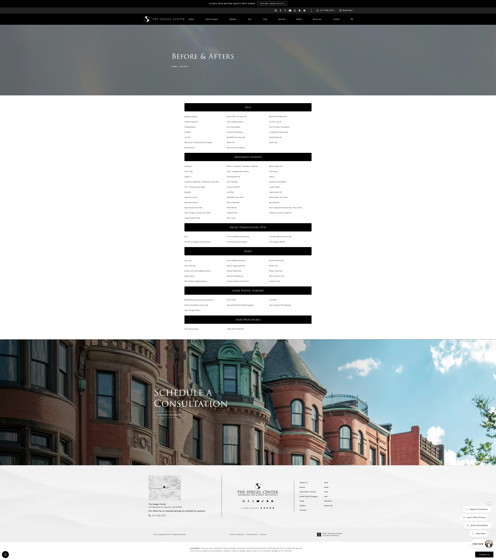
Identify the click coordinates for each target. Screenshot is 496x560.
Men (326, 491)
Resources (317, 19)
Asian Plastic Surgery (309, 496)
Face (326, 482)
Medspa (233, 19)
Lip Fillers (273, 299)
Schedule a (191, 398)
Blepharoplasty (190, 116)
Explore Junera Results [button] (272, 3)
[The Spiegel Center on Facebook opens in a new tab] (280, 10)
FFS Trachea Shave (277, 241)
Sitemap (263, 534)
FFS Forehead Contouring (238, 236)
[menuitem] (275, 10)
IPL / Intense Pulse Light (194, 187)
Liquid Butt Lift (275, 192)
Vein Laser (231, 218)
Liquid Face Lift (190, 197)
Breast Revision (275, 271)
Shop (265, 19)
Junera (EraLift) (233, 187)
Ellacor (272, 176)
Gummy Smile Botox (278, 181)
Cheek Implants (191, 121)
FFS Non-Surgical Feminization (197, 241)
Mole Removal (275, 137)
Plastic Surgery (212, 19)
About (191, 19)
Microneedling (233, 202)
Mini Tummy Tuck (276, 276)
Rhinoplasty (189, 147)
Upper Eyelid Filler (192, 218)
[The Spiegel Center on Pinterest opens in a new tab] (304, 10)
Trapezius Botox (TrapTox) (280, 212)
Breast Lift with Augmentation (197, 271)
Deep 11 (188, 176)
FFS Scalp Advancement (237, 241)
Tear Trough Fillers (192, 310)
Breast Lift (273, 265)
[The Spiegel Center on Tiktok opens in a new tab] (295, 10)
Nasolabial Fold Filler (193, 207)
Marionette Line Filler (278, 197)
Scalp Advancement (235, 329)
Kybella (187, 192)
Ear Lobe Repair (233, 127)
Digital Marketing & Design (332, 535)
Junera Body (274, 187)
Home (174, 66)
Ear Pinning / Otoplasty (279, 127)
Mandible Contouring (236, 137)
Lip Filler (230, 192)
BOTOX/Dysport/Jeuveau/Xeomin (199, 300)
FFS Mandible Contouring (280, 236)
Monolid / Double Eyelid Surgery (198, 142)
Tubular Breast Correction (238, 281)
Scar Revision (190, 265)
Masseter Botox (191, 202)
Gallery (299, 19)
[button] (5, 554)
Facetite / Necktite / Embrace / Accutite (201, 181)
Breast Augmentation (236, 265)
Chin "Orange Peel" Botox (238, 171)
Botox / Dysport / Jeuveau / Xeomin (242, 166)
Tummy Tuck (274, 281)
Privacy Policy (252, 534)
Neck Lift (230, 142)
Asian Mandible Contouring (196, 305)
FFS (185, 236)
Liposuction (189, 276)
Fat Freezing (232, 181)
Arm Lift (187, 260)
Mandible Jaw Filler (235, 197)
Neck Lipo (273, 142)
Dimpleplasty (190, 127)
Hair (249, 19)
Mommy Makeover (235, 276)
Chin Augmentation (235, 121)
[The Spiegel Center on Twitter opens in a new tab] (285, 10)
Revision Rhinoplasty (236, 147)
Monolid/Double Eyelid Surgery (240, 305)
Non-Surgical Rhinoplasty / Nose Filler (285, 207)
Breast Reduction (234, 271)
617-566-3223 (286, 551)
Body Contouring (276, 260)
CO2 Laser (273, 171)
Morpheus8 (274, 202)
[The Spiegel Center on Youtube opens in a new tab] (290, 10)
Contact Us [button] (484, 554)
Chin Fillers (231, 299)
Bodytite (188, 166)
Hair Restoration (191, 329)
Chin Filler (188, 171)
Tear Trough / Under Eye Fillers (197, 212)
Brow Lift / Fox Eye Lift (237, 116)
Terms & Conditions (237, 534)
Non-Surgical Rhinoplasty (280, 305)
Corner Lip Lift (275, 121)
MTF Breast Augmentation (195, 281)
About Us (304, 482)
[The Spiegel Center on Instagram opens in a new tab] (275, 10)
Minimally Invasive (308, 491)
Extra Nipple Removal (236, 260)
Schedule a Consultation (170, 414)
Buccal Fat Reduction (278, 116)
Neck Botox (232, 207)
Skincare (281, 19)
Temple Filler (232, 212)
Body (326, 487)
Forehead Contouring (278, 132)
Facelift (187, 132)
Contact (336, 19)
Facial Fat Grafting (235, 132)
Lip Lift (187, 137)
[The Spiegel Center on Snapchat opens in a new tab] (299, 10)
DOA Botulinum (233, 176)
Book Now (348, 10)
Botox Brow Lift (276, 166)
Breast (302, 487)
